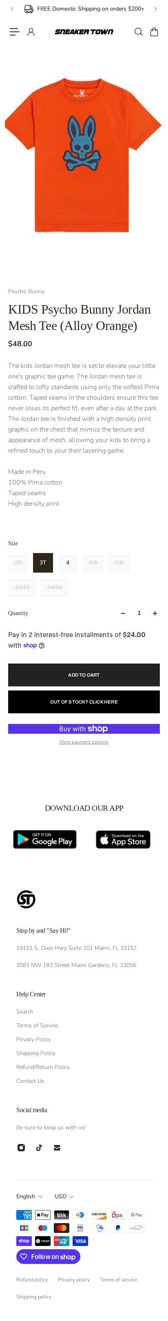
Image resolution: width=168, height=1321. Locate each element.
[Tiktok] (39, 1148)
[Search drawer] (138, 32)
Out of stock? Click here (84, 701)
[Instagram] (21, 1148)
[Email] (57, 1148)
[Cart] (153, 32)
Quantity (18, 613)
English (25, 1196)
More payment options (84, 742)
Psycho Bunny (26, 291)
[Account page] (30, 32)
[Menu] (15, 32)
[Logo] (84, 32)
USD (60, 1196)
